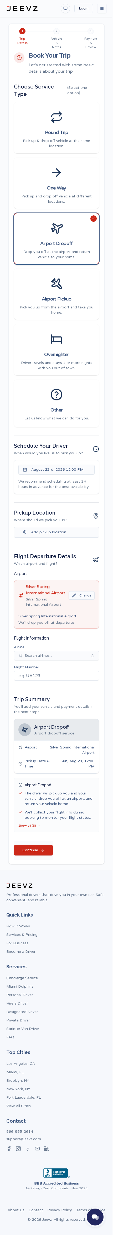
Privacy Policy (59, 1210)
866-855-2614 (19, 1131)
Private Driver (18, 1020)
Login (84, 8)
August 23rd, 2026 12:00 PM (57, 469)
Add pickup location (48, 532)
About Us (16, 1210)
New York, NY (18, 1089)
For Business (17, 943)
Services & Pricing (22, 934)
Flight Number (26, 667)
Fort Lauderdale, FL (23, 1097)
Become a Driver (20, 951)
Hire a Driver (17, 1003)
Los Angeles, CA (20, 1063)
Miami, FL (15, 1072)
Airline (19, 647)
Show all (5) (27, 825)
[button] (56, 127)
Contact (36, 1210)
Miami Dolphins (19, 986)
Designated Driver (22, 1012)
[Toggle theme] (65, 8)
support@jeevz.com (23, 1139)
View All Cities (18, 1106)
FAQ (10, 1037)
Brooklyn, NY (17, 1080)
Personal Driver (19, 995)
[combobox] (56, 655)
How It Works (18, 926)
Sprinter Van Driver (22, 1028)
